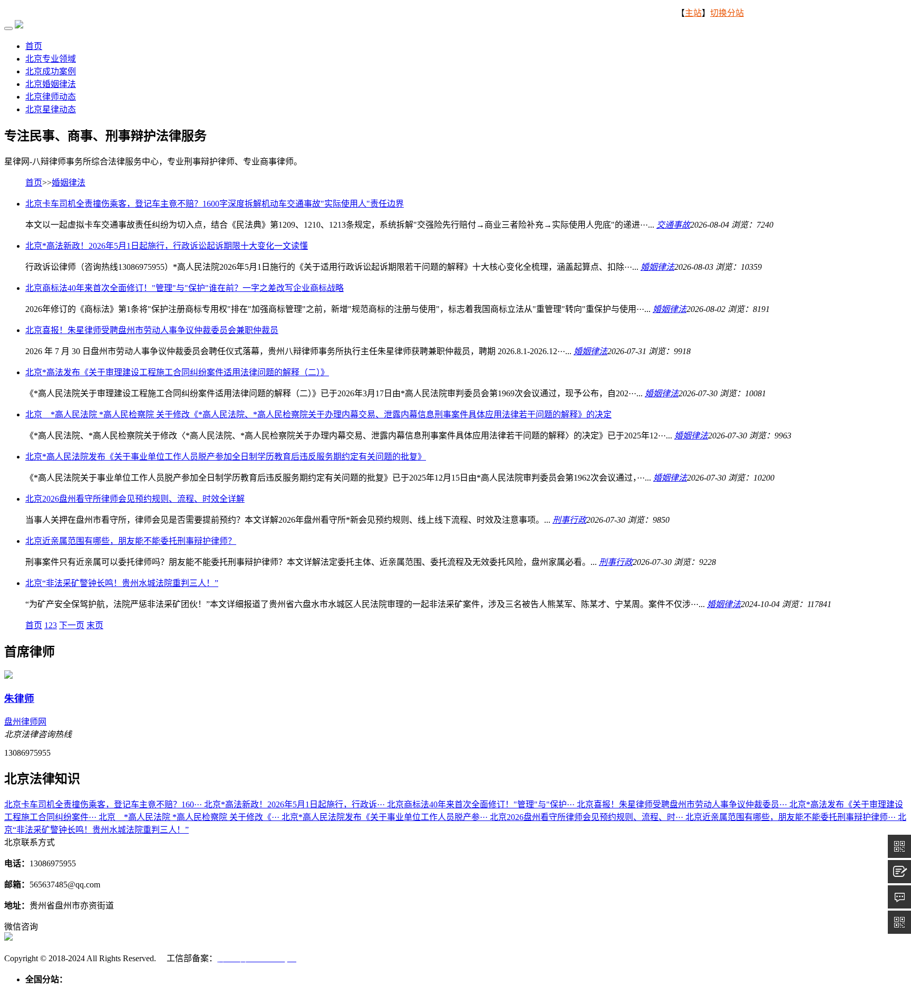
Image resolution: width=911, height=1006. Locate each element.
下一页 (71, 625)
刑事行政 (569, 519)
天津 (52, 992)
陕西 (544, 992)
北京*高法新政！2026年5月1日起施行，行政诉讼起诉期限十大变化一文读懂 (166, 245)
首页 (33, 46)
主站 (693, 12)
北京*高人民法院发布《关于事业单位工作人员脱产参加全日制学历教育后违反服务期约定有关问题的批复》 (225, 456)
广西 (411, 992)
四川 (468, 992)
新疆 (620, 992)
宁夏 (601, 992)
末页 (94, 625)
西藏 (525, 992)
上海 (202, 992)
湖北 (354, 992)
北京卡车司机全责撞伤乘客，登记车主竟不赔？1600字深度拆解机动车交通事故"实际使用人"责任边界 (214, 203)
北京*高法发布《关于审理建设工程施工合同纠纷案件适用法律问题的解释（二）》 (177, 372)
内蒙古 (114, 992)
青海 (582, 992)
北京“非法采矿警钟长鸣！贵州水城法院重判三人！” (121, 583)
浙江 (240, 992)
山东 (316, 992)
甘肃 (563, 992)
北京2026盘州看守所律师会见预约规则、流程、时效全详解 (135, 498)
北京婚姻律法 (50, 84)
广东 (392, 992)
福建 (278, 992)
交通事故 (673, 224)
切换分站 (727, 12)
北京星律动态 (50, 109)
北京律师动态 (50, 96)
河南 (335, 992)
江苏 (221, 992)
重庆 (449, 992)
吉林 (156, 992)
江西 (297, 992)
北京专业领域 (50, 58)
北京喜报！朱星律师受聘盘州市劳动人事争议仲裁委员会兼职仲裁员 (151, 330)
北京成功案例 (50, 71)
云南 (506, 992)
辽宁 (137, 992)
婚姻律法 (68, 182)
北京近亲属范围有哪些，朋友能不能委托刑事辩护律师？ (130, 540)
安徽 (259, 992)
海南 (430, 992)
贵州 (487, 992)
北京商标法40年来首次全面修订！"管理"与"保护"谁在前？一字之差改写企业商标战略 (184, 288)
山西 (90, 992)
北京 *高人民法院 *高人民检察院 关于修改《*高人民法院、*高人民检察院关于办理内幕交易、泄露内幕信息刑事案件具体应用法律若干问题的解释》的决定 (318, 414)
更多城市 (647, 992)
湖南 (373, 992)
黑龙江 (179, 992)
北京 (33, 992)
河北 (71, 992)
